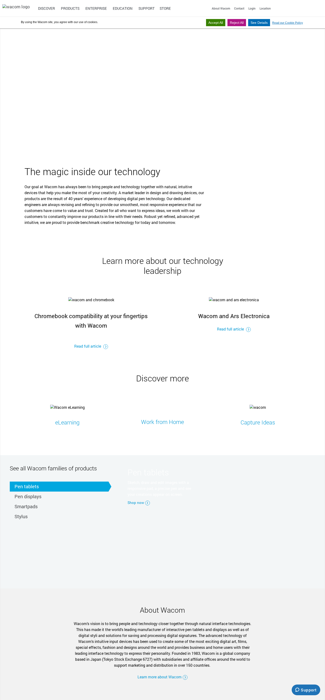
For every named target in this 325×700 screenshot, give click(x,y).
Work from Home (162, 422)
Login (252, 8)
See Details (259, 23)
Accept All (215, 23)
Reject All (237, 23)
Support (146, 8)
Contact (239, 8)
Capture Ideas (258, 422)
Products (70, 8)
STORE (165, 8)
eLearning (67, 422)
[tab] (59, 487)
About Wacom (221, 8)
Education (123, 8)
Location (265, 8)
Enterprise (96, 8)
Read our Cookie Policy (287, 23)
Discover (46, 8)
